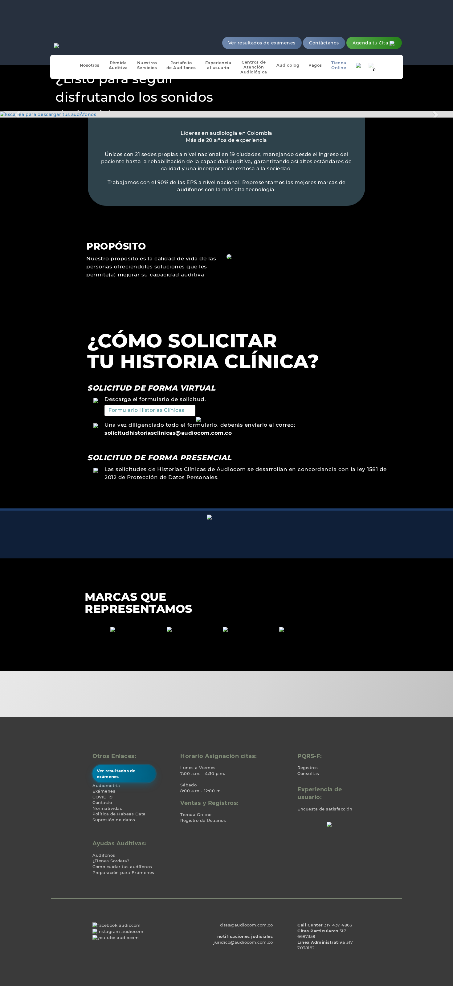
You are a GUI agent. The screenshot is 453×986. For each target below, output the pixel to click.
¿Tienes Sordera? (110, 860)
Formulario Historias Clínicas (146, 410)
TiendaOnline (338, 65)
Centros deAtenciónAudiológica (253, 67)
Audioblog (288, 65)
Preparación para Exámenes (123, 872)
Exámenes (103, 791)
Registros (307, 767)
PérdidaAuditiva (118, 65)
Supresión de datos (113, 819)
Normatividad (107, 808)
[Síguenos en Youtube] (115, 937)
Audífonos (103, 855)
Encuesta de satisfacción (324, 808)
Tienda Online (196, 814)
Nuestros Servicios (147, 65)
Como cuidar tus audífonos (122, 866)
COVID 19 (102, 796)
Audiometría (106, 785)
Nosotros (90, 65)
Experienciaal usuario (218, 65)
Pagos (315, 65)
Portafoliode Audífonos (181, 65)
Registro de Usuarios (203, 820)
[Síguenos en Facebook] (116, 924)
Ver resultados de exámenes (116, 773)
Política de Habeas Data (119, 813)
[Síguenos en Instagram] (117, 931)
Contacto (102, 802)
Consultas (308, 773)
